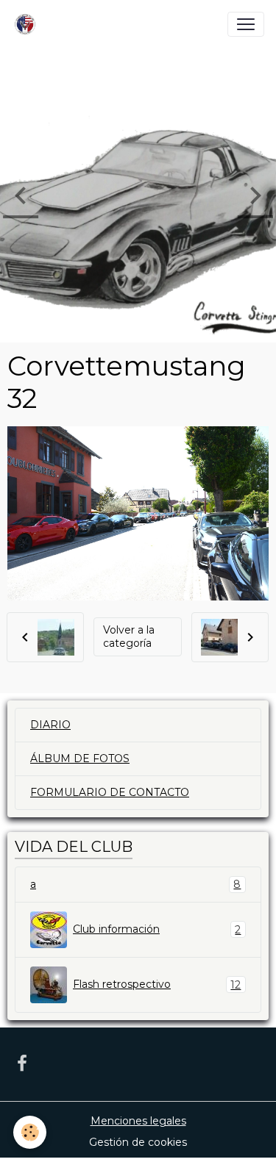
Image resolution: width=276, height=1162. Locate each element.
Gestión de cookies (138, 1142)
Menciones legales (138, 1120)
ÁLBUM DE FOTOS (80, 758)
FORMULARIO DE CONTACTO (109, 792)
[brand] (28, 24)
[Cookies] (29, 1132)
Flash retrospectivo (157, 984)
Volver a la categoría (129, 636)
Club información (157, 929)
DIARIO (50, 724)
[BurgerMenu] (245, 24)
